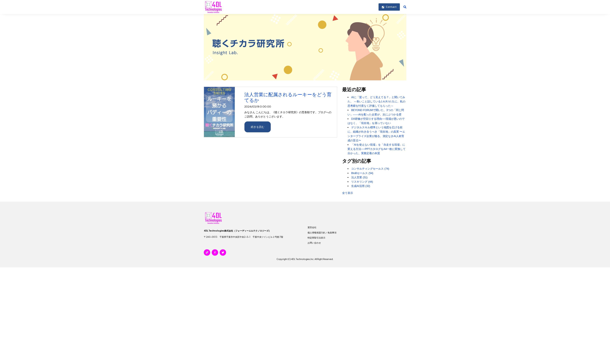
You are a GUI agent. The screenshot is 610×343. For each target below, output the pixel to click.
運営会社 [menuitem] (312, 227)
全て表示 (347, 193)
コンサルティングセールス (370, 168)
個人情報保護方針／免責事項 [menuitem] (322, 232)
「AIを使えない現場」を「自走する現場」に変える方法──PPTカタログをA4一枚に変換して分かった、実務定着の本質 (377, 149)
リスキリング (362, 181)
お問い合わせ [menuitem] (314, 242)
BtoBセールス (362, 173)
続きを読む (257, 126)
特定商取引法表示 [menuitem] (316, 237)
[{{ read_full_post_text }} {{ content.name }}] (219, 112)
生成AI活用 (360, 186)
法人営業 (359, 177)
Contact (391, 7)
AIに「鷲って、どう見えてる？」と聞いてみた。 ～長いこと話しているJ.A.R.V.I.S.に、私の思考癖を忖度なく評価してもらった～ (376, 101)
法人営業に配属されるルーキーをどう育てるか (288, 97)
